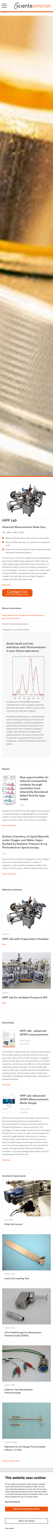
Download (6, 1085)
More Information (9, 826)
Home (4, 12)
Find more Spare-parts (11, 1461)
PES (4, 532)
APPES (9, 532)
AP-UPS (21, 532)
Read (4, 585)
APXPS (15, 532)
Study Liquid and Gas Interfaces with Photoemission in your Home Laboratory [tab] (23, 617)
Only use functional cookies (26, 1509)
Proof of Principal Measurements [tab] (15, 624)
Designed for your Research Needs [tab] (15, 630)
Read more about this (12, 1502)
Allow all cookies (27, 1521)
